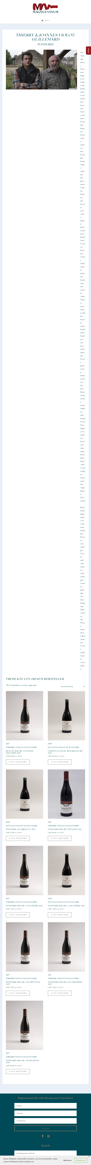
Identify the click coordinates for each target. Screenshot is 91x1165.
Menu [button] (47, 20)
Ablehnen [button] (67, 1160)
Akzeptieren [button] (81, 1160)
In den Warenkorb (18, 762)
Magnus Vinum (45, 8)
